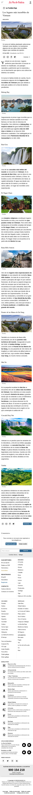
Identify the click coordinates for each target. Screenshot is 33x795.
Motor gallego (5, 657)
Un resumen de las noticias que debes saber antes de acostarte (19, 671)
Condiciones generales (9, 792)
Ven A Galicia (21, 616)
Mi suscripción (5, 562)
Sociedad (4, 621)
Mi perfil (3, 577)
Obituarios (4, 632)
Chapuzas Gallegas (23, 621)
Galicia (3, 606)
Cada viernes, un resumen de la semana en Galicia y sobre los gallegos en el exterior (18, 704)
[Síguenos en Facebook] (3, 761)
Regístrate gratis (11, 544)
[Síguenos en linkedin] (17, 761)
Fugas (19, 640)
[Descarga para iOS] (24, 745)
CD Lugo (3, 646)
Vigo (19, 593)
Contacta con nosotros (7, 591)
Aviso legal (5, 791)
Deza (19, 575)
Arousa (20, 567)
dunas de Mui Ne (7, 406)
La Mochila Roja (22, 624)
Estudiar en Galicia (23, 608)
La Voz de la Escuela (23, 645)
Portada (3, 603)
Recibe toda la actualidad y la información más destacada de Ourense (18, 735)
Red (19, 650)
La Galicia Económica (7, 634)
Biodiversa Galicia (23, 627)
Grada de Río (5, 644)
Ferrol (19, 577)
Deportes (3, 619)
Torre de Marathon (6, 641)
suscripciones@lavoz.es (16, 774)
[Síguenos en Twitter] (8, 761)
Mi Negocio (21, 632)
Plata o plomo (21, 614)
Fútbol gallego (5, 654)
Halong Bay (24, 124)
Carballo (20, 572)
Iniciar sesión (23, 544)
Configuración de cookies (23, 792)
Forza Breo (4, 651)
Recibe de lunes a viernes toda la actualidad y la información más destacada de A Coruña (19, 710)
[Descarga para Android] (29, 745)
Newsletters (4, 579)
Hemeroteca (4, 568)
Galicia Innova (22, 629)
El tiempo (4, 637)
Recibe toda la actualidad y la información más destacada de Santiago (18, 723)
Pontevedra (21, 588)
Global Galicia (22, 606)
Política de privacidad (14, 791)
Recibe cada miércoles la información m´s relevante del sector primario (17, 691)
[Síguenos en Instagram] (12, 761)
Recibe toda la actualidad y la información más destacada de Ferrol (18, 716)
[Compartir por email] (7, 57)
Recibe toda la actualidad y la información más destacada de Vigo (18, 729)
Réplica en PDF (5, 565)
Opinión (3, 616)
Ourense (20, 585)
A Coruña (20, 562)
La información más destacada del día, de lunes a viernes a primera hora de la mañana (19, 665)
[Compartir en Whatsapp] (4, 57)
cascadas (27, 443)
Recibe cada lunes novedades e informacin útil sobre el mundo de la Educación (18, 685)
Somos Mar (4, 629)
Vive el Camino (22, 619)
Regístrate (4, 582)
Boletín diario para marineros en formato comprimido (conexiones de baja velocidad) (18, 697)
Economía (4, 608)
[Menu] (2, 2)
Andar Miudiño (5, 649)
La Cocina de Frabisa (24, 611)
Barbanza (20, 570)
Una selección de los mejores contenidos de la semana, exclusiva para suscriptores (18, 678)
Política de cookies (25, 791)
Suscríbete (4, 570)
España (3, 611)
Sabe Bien (21, 603)
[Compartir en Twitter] (14, 57)
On (19, 647)
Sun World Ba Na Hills (23, 298)
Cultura (3, 624)
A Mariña (20, 564)
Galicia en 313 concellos (24, 596)
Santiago (20, 591)
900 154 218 (16, 770)
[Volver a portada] (16, 2)
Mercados (20, 637)
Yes (19, 642)
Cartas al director (6, 589)
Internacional (4, 614)
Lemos (20, 580)
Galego (21, 554)
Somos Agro (4, 627)
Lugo (19, 583)
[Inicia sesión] (30, 2)
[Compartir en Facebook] (11, 57)
